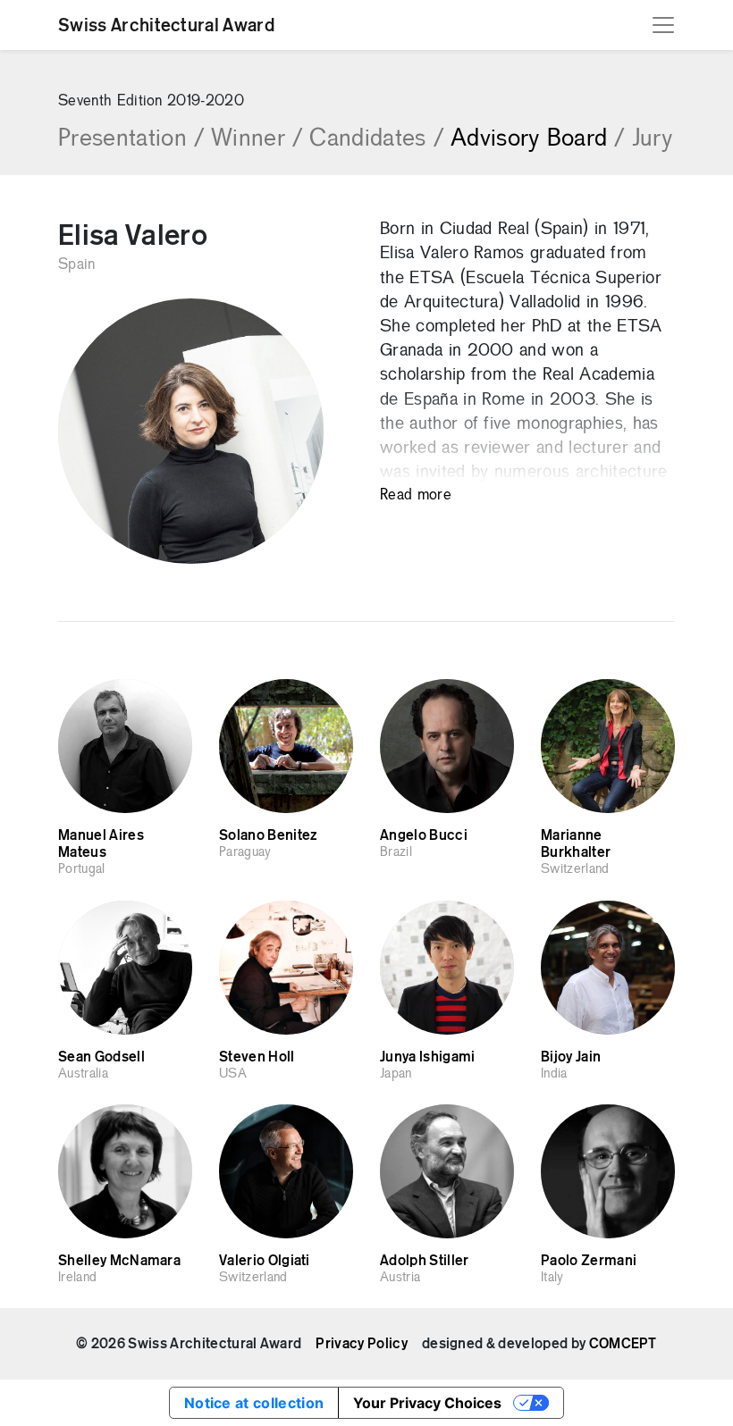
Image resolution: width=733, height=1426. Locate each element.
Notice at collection (254, 1403)
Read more (415, 495)
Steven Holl (257, 1057)
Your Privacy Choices (427, 1403)
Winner (256, 139)
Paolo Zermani (588, 1261)
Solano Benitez (267, 835)
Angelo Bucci (424, 835)
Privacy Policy (361, 1344)
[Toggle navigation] (663, 25)
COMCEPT (623, 1344)
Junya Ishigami (427, 1057)
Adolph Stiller (424, 1261)
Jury (652, 139)
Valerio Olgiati (264, 1261)
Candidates (376, 139)
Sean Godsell (101, 1057)
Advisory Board (538, 139)
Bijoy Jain (571, 1057)
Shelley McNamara (119, 1261)
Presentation (131, 139)
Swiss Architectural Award (166, 25)
